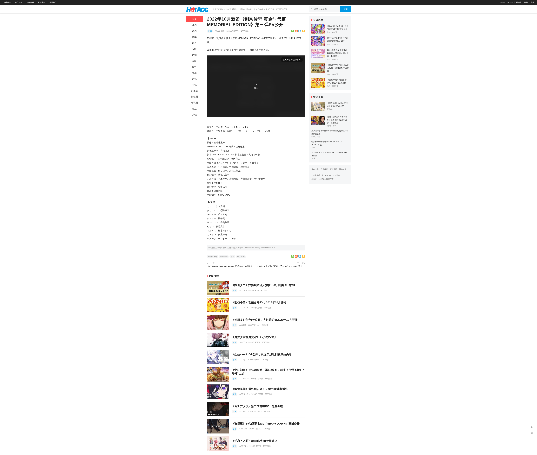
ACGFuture (244, 379)
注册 (532, 2)
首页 (214, 9)
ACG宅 (242, 360)
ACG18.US (244, 308)
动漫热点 (53, 2)
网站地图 (342, 169)
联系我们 (324, 169)
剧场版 (194, 91)
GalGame (243, 429)
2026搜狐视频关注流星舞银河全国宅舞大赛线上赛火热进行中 (338, 53)
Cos (194, 49)
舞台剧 (194, 96)
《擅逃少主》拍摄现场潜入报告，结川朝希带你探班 (264, 285)
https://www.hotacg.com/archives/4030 (260, 248)
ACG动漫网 (220, 31)
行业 (194, 108)
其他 (194, 114)
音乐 (194, 73)
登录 (526, 2)
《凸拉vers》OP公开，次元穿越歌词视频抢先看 (262, 354)
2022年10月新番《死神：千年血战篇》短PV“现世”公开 (281, 266)
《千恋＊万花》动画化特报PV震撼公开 (256, 440)
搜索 (346, 9)
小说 (194, 85)
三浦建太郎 (212, 257)
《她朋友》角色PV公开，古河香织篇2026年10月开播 (265, 319)
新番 (232, 257)
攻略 (194, 61)
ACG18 (242, 290)
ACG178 (243, 446)
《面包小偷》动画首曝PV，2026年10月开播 (259, 302)
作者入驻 (315, 169)
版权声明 (30, 2)
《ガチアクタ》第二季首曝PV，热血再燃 (257, 406)
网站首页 (7, 2)
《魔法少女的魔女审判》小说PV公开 (254, 337)
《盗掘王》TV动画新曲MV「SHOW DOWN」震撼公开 (266, 423)
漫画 (194, 31)
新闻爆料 (41, 2)
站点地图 (18, 2)
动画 (220, 9)
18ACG (242, 342)
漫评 (194, 67)
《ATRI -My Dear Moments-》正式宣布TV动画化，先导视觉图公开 (231, 266)
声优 (194, 79)
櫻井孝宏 (241, 257)
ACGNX (242, 325)
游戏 (194, 37)
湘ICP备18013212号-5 (331, 175)
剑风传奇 (224, 257)
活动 (194, 55)
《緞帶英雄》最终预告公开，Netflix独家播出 (260, 388)
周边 (194, 43)
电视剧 (194, 102)
